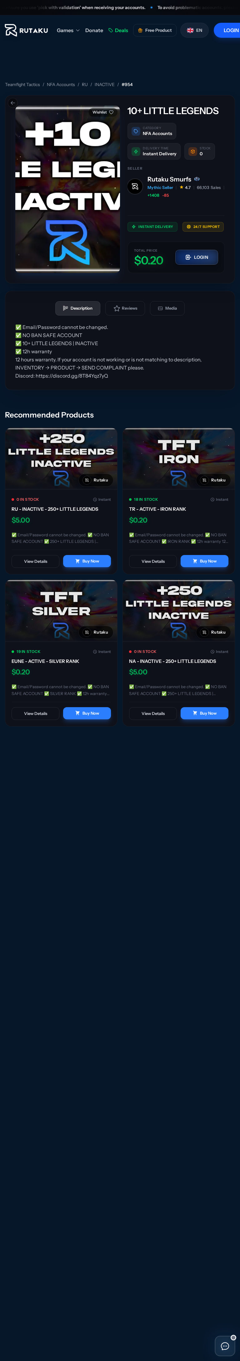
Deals (121, 30)
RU (85, 84)
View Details (35, 561)
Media (171, 308)
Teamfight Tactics (22, 84)
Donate (94, 30)
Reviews (129, 308)
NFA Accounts (61, 84)
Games (65, 30)
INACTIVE (105, 84)
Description (81, 308)
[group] (67, 189)
